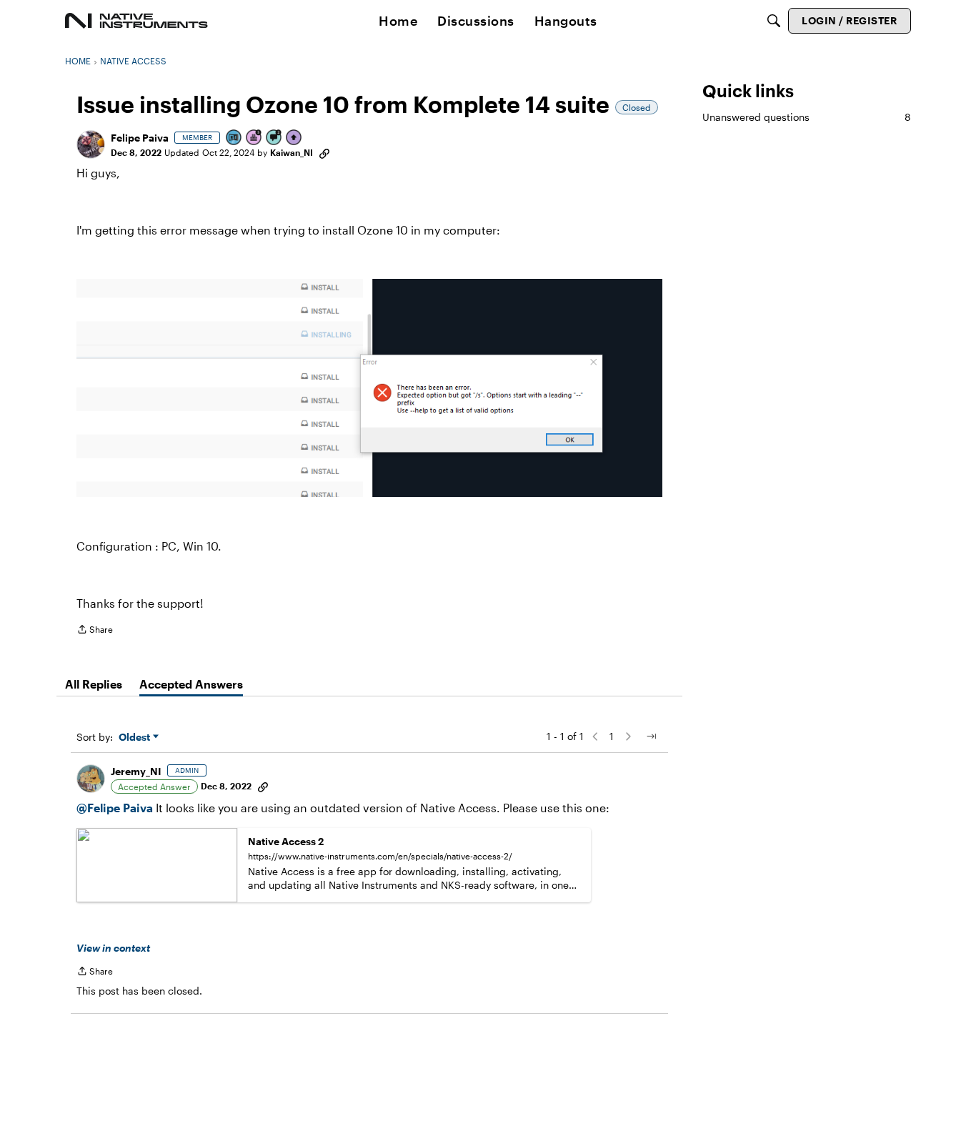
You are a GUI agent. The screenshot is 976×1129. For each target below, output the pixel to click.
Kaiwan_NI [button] (291, 152)
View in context (113, 948)
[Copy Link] (324, 152)
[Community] (136, 21)
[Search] (774, 21)
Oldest (136, 737)
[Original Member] (234, 138)
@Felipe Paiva (114, 807)
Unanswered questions (806, 117)
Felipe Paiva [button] (140, 138)
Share (94, 631)
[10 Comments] (274, 138)
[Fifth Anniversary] (254, 138)
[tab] (93, 684)
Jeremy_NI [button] (136, 771)
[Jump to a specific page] (650, 736)
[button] (90, 144)
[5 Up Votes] (294, 138)
